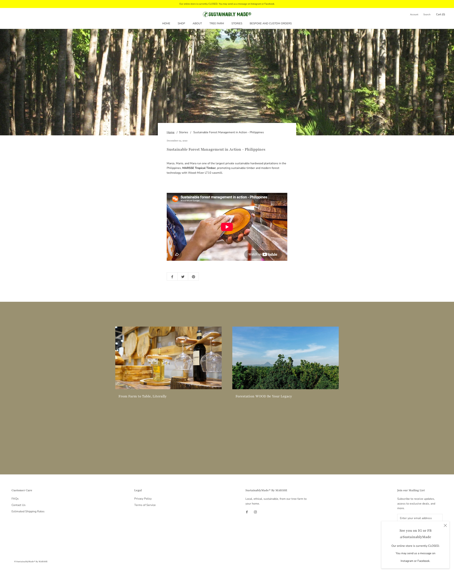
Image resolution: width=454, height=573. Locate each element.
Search (426, 14)
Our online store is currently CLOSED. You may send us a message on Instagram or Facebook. (227, 3)
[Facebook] (246, 511)
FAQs (15, 499)
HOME (166, 23)
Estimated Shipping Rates (28, 511)
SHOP (181, 23)
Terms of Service (145, 505)
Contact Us (19, 505)
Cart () (440, 14)
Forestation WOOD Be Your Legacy (264, 396)
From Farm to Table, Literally (142, 396)
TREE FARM (216, 23)
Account (414, 14)
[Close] (445, 525)
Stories (183, 132)
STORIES (236, 23)
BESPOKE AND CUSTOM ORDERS (271, 23)
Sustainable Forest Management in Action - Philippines (228, 132)
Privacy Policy (143, 499)
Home (171, 132)
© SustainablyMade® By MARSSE (31, 561)
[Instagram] (255, 511)
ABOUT (197, 23)
